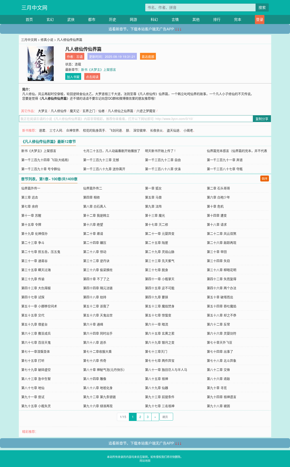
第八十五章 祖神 (156, 378)
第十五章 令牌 (31, 224)
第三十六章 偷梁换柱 (98, 269)
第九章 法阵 (153, 206)
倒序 (265, 178)
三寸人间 (55, 130)
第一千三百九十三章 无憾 (101, 159)
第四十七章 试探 (32, 297)
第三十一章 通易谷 (34, 260)
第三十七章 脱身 (156, 269)
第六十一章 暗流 (156, 324)
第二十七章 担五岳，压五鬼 (40, 251)
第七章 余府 (29, 206)
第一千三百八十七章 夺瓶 (225, 168)
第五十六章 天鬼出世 (98, 315)
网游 (133, 19)
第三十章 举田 (217, 251)
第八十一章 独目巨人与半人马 (166, 369)
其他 (196, 19)
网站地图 (145, 460)
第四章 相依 (91, 197)
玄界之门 (88, 110)
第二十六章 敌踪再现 (221, 242)
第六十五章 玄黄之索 (159, 333)
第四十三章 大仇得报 (36, 288)
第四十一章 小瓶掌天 (159, 278)
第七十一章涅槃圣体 (35, 351)
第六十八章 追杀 (94, 342)
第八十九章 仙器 (156, 387)
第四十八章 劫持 (94, 297)
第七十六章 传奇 (94, 360)
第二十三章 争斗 (32, 242)
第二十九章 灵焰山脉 (159, 251)
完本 (237, 19)
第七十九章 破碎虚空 (36, 369)
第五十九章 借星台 (34, 324)
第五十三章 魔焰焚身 (159, 306)
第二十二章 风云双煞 (221, 233)
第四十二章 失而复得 (221, 278)
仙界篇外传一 (30, 188)
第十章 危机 (215, 206)
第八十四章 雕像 (94, 378)
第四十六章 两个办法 (221, 288)
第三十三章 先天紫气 (159, 260)
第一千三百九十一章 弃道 (225, 159)
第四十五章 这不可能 (159, 288)
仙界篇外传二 (92, 188)
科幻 (154, 19)
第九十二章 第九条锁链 (99, 396)
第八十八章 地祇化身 (98, 387)
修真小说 (47, 39)
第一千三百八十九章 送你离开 (104, 168)
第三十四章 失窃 (218, 260)
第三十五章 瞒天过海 (36, 269)
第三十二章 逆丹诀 (96, 260)
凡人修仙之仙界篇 (120, 110)
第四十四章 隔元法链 (98, 288)
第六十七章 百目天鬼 (36, 342)
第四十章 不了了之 (96, 278)
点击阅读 (92, 76)
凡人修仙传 (59, 110)
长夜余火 (156, 130)
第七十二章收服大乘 (97, 351)
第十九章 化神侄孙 (34, 233)
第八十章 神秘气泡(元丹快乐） (104, 369)
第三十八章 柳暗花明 (221, 269)
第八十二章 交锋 (218, 369)
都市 (91, 19)
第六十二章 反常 (218, 324)
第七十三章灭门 (156, 351)
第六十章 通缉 (93, 324)
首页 (29, 19)
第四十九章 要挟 (156, 297)
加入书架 (73, 76)
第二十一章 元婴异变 (159, 233)
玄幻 (50, 19)
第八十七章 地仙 (32, 387)
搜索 (262, 7)
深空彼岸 (139, 130)
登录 (259, 19)
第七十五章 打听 (32, 360)
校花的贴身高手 (94, 130)
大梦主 (43, 110)
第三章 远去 (29, 197)
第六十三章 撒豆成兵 (36, 333)
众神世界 (72, 130)
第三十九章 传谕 (32, 278)
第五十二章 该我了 (96, 306)
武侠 (71, 19)
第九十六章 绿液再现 (98, 405)
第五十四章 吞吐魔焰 (221, 306)
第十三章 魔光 (155, 215)
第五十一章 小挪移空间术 (39, 306)
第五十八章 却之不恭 (221, 315)
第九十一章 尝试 (32, 396)
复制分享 (262, 118)
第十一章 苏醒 (31, 215)
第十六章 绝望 (93, 224)
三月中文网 (34, 7)
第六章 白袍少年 (218, 197)
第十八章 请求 (217, 224)
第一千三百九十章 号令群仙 (40, 168)
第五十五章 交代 (32, 315)
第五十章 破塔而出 (220, 297)
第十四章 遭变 (217, 215)
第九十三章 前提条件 (159, 396)
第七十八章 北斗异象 (221, 360)
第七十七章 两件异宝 (159, 360)
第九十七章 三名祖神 (159, 405)
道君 (42, 130)
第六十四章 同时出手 (98, 333)
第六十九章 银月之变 (159, 342)
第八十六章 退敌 (218, 378)
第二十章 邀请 (93, 233)
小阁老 (188, 130)
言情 (175, 19)
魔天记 (74, 110)
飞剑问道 (115, 130)
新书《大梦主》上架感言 (98, 69)
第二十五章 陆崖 (156, 242)
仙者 (101, 110)
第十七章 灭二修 (156, 224)
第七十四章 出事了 (220, 351)
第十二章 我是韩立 (96, 215)
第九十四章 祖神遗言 (221, 396)
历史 (112, 19)
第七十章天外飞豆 (219, 342)
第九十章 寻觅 (217, 387)
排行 (216, 19)
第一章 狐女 (153, 188)
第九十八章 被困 (218, 405)
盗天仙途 (173, 130)
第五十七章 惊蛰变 (158, 315)
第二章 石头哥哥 (218, 188)
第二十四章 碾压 (94, 242)
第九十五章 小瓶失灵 (36, 405)
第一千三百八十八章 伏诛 (163, 168)
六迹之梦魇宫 (145, 110)
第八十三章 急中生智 (36, 378)
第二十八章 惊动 (94, 251)
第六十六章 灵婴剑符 (221, 333)
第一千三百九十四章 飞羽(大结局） (46, 159)
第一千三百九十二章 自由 (163, 159)
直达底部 (148, 56)
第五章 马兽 (153, 197)
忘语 (79, 56)
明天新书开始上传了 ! (160, 150)
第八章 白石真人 (94, 206)
